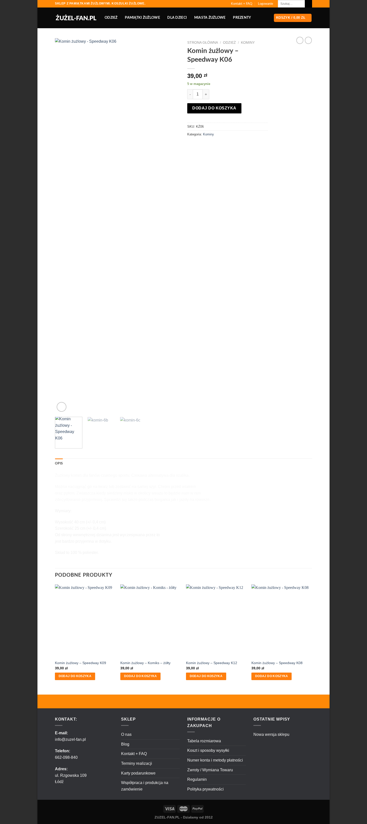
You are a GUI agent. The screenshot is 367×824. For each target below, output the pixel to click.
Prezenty (242, 17)
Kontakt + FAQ (241, 3)
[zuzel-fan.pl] (76, 18)
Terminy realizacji (136, 763)
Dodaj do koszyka (214, 108)
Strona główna (202, 42)
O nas (126, 734)
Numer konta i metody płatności (215, 760)
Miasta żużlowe (210, 17)
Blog (125, 744)
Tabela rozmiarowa (204, 741)
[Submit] (308, 3)
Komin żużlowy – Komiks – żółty (145, 663)
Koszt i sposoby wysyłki (208, 750)
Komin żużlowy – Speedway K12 (211, 663)
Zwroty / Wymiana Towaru (210, 770)
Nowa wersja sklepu (271, 734)
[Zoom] (61, 407)
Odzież (111, 17)
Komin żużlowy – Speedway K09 (80, 663)
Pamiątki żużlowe (142, 17)
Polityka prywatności (205, 789)
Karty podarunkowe (138, 773)
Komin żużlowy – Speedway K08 (277, 663)
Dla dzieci (177, 17)
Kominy (248, 42)
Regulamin (197, 779)
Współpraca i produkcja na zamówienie (144, 786)
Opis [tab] (59, 463)
